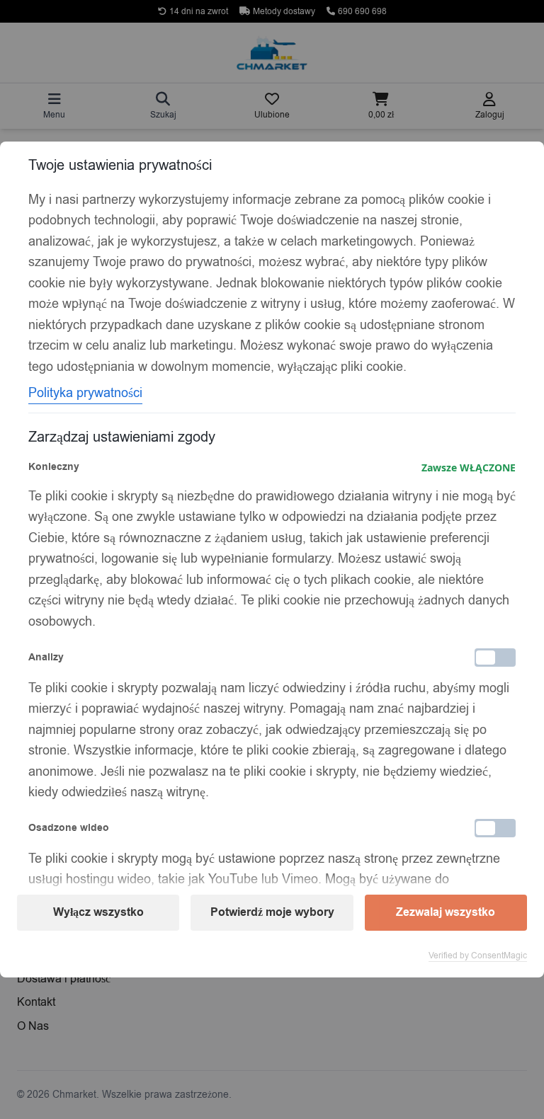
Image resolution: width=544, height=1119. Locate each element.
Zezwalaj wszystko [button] (445, 912)
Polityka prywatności (85, 392)
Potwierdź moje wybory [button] (272, 912)
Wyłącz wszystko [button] (98, 912)
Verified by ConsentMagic (478, 955)
